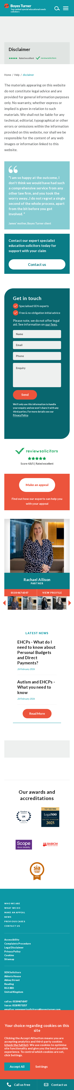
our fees (51, 324)
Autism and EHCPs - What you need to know (36, 687)
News (7, 917)
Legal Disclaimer (14, 947)
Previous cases (14, 921)
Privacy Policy (20, 415)
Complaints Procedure (17, 943)
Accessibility (11, 939)
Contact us (37, 264)
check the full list (16, 1045)
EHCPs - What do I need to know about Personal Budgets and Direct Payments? (36, 652)
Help (17, 74)
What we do (12, 908)
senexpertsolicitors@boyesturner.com (38, 1009)
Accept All (17, 1066)
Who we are (12, 903)
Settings (41, 1066)
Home (7, 74)
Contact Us (12, 926)
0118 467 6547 (20, 1001)
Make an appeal (37, 485)
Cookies (9, 955)
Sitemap (9, 959)
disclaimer (28, 74)
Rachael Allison (37, 579)
